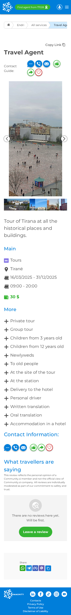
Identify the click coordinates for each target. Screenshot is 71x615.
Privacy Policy (35, 604)
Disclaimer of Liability (35, 611)
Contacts (35, 600)
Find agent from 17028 (30, 7)
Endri (20, 25)
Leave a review (35, 532)
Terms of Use (35, 607)
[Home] (9, 25)
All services (39, 25)
